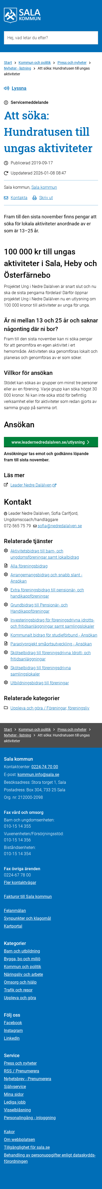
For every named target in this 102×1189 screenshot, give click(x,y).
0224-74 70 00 (44, 766)
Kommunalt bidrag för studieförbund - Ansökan (53, 635)
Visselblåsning (17, 1109)
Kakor (9, 1131)
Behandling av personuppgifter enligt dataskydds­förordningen (49, 1158)
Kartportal (13, 926)
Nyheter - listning (17, 68)
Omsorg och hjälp (20, 982)
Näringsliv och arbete (23, 974)
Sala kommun (44, 187)
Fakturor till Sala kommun (28, 896)
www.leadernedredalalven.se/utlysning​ (48, 442)
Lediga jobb (15, 1102)
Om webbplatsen (19, 1139)
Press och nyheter (72, 62)
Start (8, 62)
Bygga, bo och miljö (22, 958)
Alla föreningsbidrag (29, 566)
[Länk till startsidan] (22, 15)
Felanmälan (15, 910)
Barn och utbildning (22, 951)
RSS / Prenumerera (21, 1071)
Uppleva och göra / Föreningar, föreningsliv (49, 708)
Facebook (13, 1022)
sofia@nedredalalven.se (60, 525)
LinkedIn (12, 1038)
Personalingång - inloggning (30, 1117)
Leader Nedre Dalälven (31, 485)
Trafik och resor (18, 990)
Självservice (15, 1086)
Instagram (13, 1030)
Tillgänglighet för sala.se (27, 1147)
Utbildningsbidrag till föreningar (39, 682)
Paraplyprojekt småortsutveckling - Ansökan (51, 643)
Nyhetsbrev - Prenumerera (27, 1078)
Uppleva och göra (20, 997)
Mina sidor (14, 1094)
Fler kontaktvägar (20, 882)
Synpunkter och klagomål (27, 918)
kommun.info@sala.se (38, 774)
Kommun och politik (35, 62)
